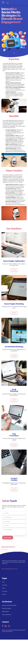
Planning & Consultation (6, 608)
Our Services (4, 585)
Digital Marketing (5, 611)
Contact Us (4, 594)
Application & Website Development (9, 605)
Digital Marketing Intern (8, 547)
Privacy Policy (4, 591)
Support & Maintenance (6, 614)
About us (4, 588)
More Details (4, 549)
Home (3, 581)
